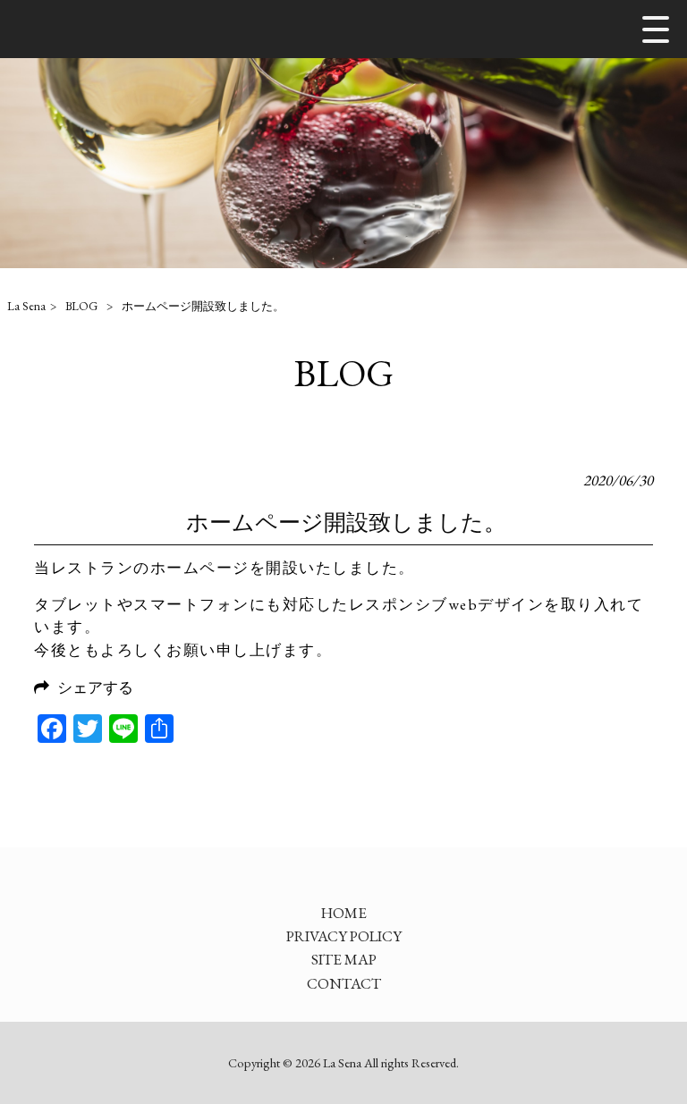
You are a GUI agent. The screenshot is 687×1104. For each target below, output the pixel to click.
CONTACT (344, 983)
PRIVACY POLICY (344, 936)
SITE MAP (344, 959)
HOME (344, 913)
